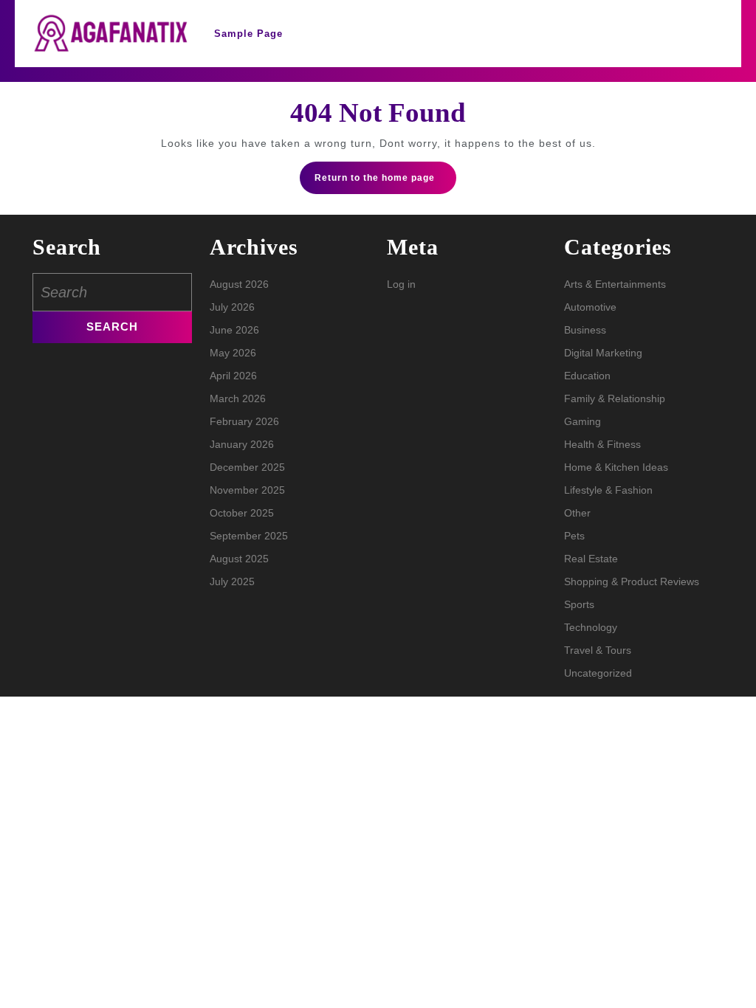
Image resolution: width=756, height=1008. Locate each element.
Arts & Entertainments (615, 284)
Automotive (590, 307)
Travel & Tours (597, 650)
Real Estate (591, 559)
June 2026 (234, 330)
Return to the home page (385, 182)
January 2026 (242, 444)
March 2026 (238, 398)
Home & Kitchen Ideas (616, 467)
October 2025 (242, 513)
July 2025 (232, 581)
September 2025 (249, 536)
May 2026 (233, 353)
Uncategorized (598, 673)
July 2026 (232, 307)
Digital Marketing (603, 353)
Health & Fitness (602, 444)
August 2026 (239, 284)
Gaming (582, 421)
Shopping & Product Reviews (631, 581)
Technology (590, 627)
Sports (579, 604)
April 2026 (233, 376)
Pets (574, 536)
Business (585, 330)
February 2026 (244, 421)
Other (577, 513)
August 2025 (239, 559)
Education (587, 376)
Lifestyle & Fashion (608, 490)
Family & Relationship (614, 398)
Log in (401, 284)
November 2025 (247, 490)
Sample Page (248, 33)
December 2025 (247, 467)
